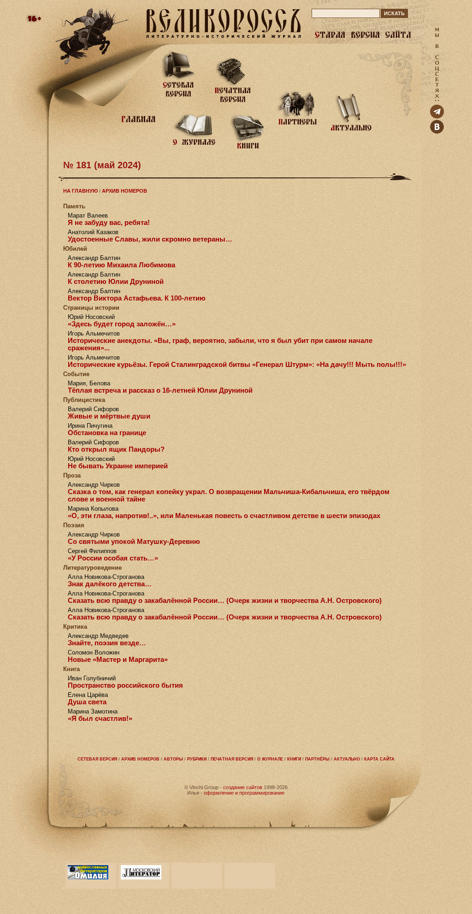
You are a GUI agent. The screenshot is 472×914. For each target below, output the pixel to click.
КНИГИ (294, 759)
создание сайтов (242, 787)
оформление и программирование (244, 793)
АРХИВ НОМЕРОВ (124, 191)
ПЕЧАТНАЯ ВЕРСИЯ (232, 759)
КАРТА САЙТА (379, 759)
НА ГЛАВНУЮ (80, 191)
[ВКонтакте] (437, 131)
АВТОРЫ (173, 759)
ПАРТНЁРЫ (317, 759)
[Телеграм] (437, 116)
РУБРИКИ (196, 759)
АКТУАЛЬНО (347, 759)
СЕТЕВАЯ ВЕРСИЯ (97, 759)
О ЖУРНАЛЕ (270, 759)
